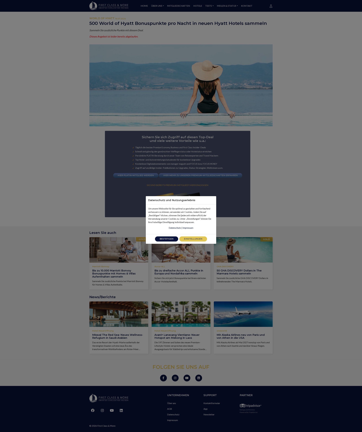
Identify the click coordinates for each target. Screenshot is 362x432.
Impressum (188, 227)
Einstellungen (193, 239)
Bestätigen (167, 239)
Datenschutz (175, 227)
